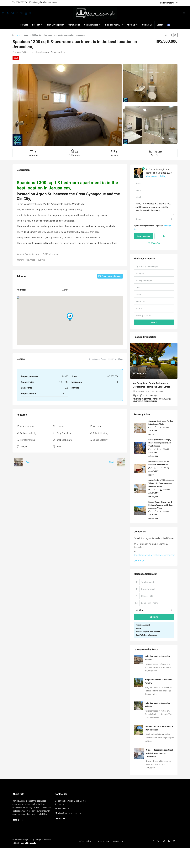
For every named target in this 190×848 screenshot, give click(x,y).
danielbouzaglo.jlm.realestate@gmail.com (154, 553)
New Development (55, 24)
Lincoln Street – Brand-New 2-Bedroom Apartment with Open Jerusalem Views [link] (160, 502)
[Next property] (121, 462)
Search (160, 24)
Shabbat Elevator (64, 440)
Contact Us (147, 24)
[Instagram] (164, 839)
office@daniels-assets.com (69, 811)
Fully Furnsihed (63, 433)
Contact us (139, 558)
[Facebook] (153, 839)
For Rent (36, 24)
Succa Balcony (100, 440)
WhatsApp (155, 243)
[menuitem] (184, 13)
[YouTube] (174, 839)
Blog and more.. (112, 24)
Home (18, 35)
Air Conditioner (27, 426)
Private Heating (100, 433)
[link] (153, 361)
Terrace (23, 446)
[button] (166, 35)
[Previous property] (18, 462)
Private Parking (27, 440)
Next (111, 462)
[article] (153, 373)
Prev (28, 462)
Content (60, 426)
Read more (18, 817)
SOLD (16, 58)
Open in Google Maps (111, 276)
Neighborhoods (91, 24)
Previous (134, 361)
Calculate (154, 614)
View (58, 446)
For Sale (24, 24)
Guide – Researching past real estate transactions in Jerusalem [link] (159, 751)
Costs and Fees (102, 839)
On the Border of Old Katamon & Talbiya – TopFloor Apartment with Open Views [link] (161, 481)
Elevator (97, 426)
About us (131, 24)
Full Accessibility (28, 433)
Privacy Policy (85, 839)
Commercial (74, 24)
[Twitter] (159, 839)
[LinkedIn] (169, 839)
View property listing (156, 176)
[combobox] (154, 219)
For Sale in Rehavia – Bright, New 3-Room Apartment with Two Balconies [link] (159, 440)
